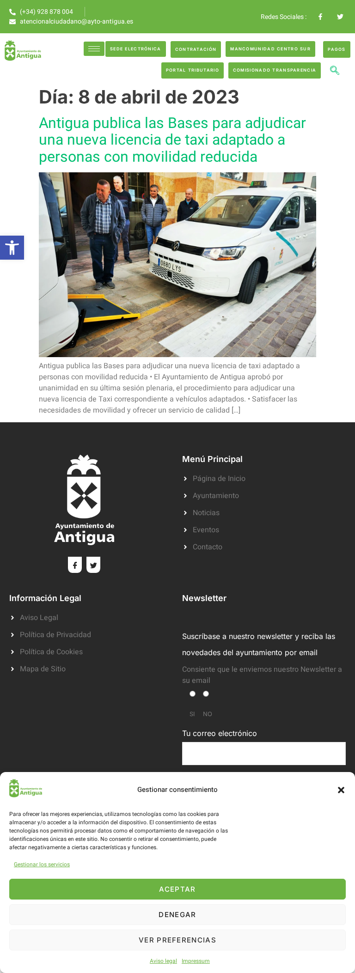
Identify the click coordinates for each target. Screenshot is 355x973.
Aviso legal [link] (163, 961)
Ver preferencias (177, 940)
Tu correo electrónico (219, 733)
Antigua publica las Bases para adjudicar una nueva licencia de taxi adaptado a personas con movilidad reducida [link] (172, 139)
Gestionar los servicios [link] (42, 864)
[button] (341, 790)
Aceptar (177, 889)
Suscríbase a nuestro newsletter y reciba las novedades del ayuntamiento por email (258, 644)
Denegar (177, 914)
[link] (12, 248)
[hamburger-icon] (94, 49)
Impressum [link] (196, 961)
